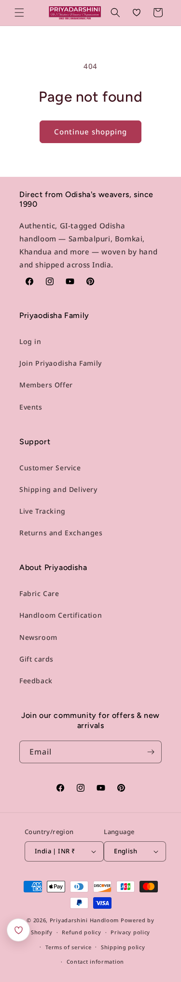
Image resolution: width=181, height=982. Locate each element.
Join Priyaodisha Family (60, 363)
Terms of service (68, 947)
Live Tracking (42, 511)
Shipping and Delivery (58, 489)
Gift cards (36, 659)
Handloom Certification (60, 615)
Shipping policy (123, 947)
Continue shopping (90, 131)
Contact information (95, 961)
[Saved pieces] (18, 930)
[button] (19, 12)
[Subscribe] (150, 752)
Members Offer (46, 384)
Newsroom (38, 637)
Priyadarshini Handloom (84, 920)
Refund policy (81, 932)
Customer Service (50, 467)
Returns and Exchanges (61, 532)
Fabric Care (39, 593)
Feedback (36, 680)
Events (30, 406)
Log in (30, 341)
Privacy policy (130, 932)
